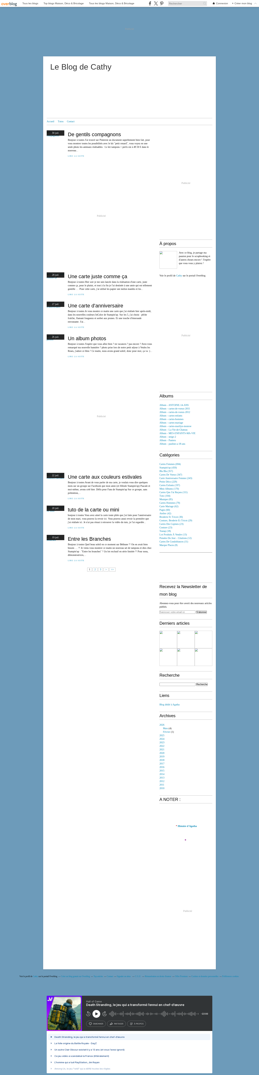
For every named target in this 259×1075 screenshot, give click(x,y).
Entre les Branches (89, 539)
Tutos (60, 121)
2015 (161, 770)
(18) (165, 531)
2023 (161, 742)
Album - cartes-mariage (171, 422)
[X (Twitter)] (156, 3)
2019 (161, 756)
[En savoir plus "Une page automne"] (186, 639)
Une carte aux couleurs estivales (105, 477)
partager (118, 1024)
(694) (170, 464)
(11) (173, 541)
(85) (166, 499)
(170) (169, 488)
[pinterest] (161, 3)
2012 (161, 781)
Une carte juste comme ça (97, 276)
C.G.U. (138, 976)
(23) (171, 524)
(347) (170, 474)
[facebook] (150, 3)
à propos (138, 1024)
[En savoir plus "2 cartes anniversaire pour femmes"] (168, 657)
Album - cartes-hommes (171, 419)
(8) (168, 545)
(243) (175, 478)
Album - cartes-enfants (170, 415)
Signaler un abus (124, 976)
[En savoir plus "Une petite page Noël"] (168, 639)
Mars (165, 728)
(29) (175, 520)
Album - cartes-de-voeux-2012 (174, 412)
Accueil (50, 121)
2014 (161, 774)
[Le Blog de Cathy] (168, 260)
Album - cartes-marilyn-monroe (175, 426)
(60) (164, 510)
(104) (164, 496)
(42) (165, 513)
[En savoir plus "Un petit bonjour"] (186, 657)
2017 (161, 763)
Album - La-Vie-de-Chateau (173, 429)
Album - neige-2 (167, 436)
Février (166, 732)
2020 (161, 753)
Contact (71, 121)
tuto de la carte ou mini (93, 509)
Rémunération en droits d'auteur (158, 976)
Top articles (98, 976)
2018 (161, 760)
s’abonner (98, 1024)
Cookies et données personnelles (204, 976)
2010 (161, 788)
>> (112, 569)
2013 (161, 777)
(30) (171, 517)
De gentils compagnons (94, 134)
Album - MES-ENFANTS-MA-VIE (177, 433)
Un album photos (87, 338)
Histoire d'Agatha (187, 826)
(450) (168, 467)
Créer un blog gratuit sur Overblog (75, 976)
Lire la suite (76, 156)
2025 (161, 735)
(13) (173, 534)
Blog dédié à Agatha (169, 704)
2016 (161, 767)
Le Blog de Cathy (81, 66)
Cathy (179, 275)
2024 (161, 739)
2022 (161, 746)
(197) (169, 485)
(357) (166, 471)
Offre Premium (181, 976)
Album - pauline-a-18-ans (172, 444)
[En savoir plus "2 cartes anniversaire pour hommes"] (203, 639)
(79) (169, 503)
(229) (168, 481)
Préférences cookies (230, 976)
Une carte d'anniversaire (95, 305)
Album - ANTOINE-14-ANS (174, 405)
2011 (161, 784)
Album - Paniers (167, 440)
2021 (161, 749)
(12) (175, 538)
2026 (161, 725)
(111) (173, 492)
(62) (168, 506)
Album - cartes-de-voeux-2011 (174, 408)
